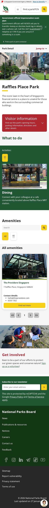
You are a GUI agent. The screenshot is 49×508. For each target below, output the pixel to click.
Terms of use (8, 486)
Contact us (7, 443)
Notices (6, 430)
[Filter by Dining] (13, 236)
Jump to (40, 48)
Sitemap (6, 470)
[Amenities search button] (44, 227)
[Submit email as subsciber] (44, 387)
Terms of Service (36, 396)
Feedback (6, 449)
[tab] (5, 158)
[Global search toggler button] (44, 9)
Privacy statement (11, 481)
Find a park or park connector (16, 42)
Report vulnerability (12, 476)
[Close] (45, 26)
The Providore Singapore (16, 282)
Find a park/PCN (31, 9)
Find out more (24, 305)
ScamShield (35, 29)
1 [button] (24, 315)
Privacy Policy (16, 396)
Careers (6, 437)
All (5, 236)
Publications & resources (14, 424)
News (4, 418)
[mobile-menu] (17, 9)
